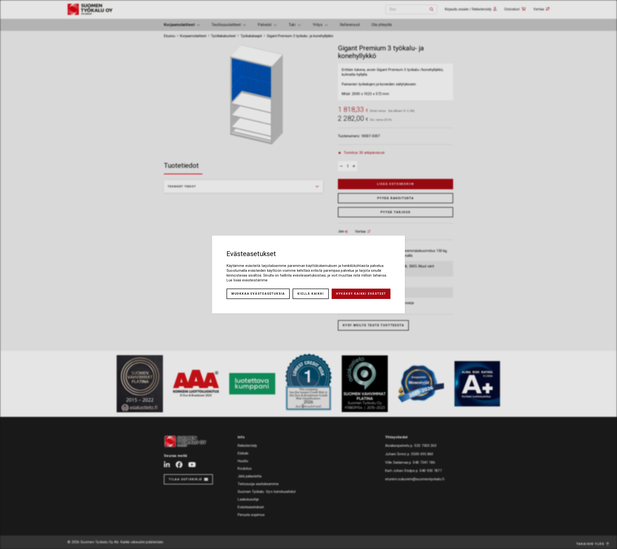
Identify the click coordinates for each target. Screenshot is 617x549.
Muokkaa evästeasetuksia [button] (258, 293)
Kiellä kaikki (310, 293)
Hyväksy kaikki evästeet (361, 293)
